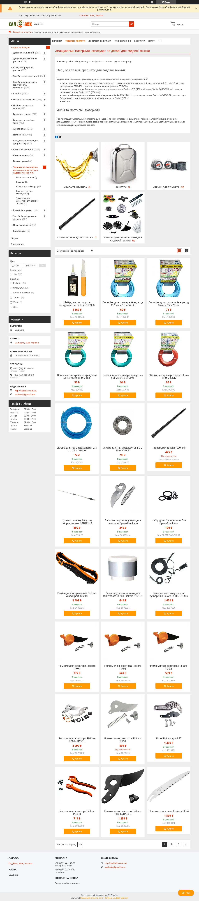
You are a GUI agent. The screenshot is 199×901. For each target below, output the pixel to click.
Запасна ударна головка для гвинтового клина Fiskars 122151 (123, 594)
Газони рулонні (21, 161)
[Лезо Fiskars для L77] (168, 713)
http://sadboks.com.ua (26, 390)
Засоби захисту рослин (25, 76)
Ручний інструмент (23, 210)
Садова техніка (21, 155)
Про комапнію (123, 41)
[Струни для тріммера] (169, 163)
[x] (60, 137)
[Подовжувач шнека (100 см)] (168, 422)
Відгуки (14, 238)
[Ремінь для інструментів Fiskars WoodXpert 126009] (77, 568)
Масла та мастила (75, 187)
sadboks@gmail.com (25, 394)
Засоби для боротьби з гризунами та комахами (25, 85)
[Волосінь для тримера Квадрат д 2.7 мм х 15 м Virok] (123, 277)
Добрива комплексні (23, 52)
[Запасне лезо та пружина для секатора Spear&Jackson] (123, 495)
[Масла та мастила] (77, 163)
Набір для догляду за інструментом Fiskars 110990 (77, 304)
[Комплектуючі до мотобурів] (77, 214)
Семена (17, 93)
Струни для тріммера (166, 187)
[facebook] (56, 137)
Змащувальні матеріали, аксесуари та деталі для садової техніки (25, 170)
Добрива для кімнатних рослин (25, 60)
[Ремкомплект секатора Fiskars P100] (123, 713)
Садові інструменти (23, 149)
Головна (57, 41)
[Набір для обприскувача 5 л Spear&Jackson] (168, 495)
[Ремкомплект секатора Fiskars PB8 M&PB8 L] (77, 713)
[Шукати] (131, 24)
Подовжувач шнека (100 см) (169, 447)
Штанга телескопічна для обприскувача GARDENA (77, 522)
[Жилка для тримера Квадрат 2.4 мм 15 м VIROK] (77, 422)
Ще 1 (15, 307)
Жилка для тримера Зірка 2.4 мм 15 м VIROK (169, 376)
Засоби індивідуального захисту (25, 217)
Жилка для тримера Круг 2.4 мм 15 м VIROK (122, 449)
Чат (188, 893)
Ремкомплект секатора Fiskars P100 (122, 740)
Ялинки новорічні (22, 225)
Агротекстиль (20, 129)
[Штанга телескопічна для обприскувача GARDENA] (77, 495)
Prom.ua (114, 895)
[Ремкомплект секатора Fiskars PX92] (123, 641)
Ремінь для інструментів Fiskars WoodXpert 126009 (77, 594)
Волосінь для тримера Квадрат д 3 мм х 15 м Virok (168, 304)
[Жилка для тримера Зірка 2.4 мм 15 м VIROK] (168, 350)
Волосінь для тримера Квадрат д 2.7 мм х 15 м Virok (123, 304)
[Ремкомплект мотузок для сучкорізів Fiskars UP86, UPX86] (168, 568)
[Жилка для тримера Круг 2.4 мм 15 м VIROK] (123, 422)
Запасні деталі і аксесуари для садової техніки (27, 201)
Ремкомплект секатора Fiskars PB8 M (77, 812)
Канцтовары (19, 231)
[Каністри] (123, 163)
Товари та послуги (22, 32)
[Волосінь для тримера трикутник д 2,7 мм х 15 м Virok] (77, 350)
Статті (151, 41)
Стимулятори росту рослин (23, 68)
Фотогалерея (17, 244)
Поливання (19, 134)
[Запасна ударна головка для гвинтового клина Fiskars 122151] (123, 568)
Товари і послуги (75, 41)
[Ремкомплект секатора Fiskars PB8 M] (77, 786)
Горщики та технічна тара (23, 121)
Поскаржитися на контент (91, 898)
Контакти (139, 41)
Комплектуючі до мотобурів (75, 237)
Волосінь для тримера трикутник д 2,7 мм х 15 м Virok (77, 376)
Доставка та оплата (99, 41)
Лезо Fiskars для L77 (168, 738)
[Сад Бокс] (20, 24)
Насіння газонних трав (24, 99)
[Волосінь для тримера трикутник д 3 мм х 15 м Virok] (123, 350)
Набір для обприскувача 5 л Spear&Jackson (169, 522)
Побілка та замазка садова (23, 106)
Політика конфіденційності (116, 898)
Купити (78, 322)
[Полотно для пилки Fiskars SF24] (168, 786)
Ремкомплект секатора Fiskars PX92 (122, 667)
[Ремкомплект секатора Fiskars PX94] (77, 641)
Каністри (121, 187)
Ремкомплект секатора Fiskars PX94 (77, 667)
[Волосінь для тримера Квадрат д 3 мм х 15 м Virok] (168, 277)
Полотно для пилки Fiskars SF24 (169, 811)
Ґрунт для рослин (22, 114)
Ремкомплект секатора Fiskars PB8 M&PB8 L (77, 740)
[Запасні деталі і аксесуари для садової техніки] (123, 214)
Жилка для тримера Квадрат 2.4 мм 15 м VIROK (77, 449)
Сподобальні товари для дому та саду (25, 142)
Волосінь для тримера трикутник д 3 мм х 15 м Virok (123, 376)
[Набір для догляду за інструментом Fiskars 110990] (77, 277)
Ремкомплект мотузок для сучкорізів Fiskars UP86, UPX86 (169, 594)
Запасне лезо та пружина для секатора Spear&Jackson (123, 522)
